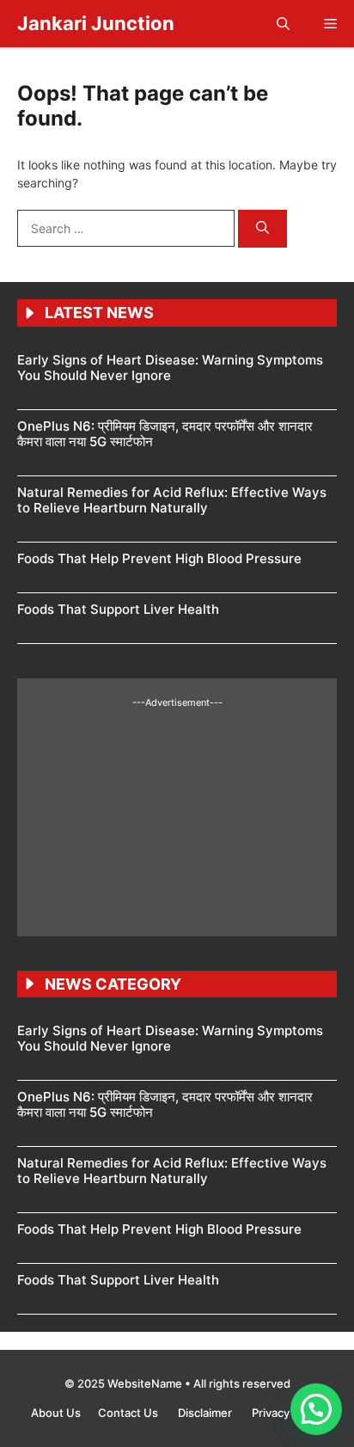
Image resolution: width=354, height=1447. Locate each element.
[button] (283, 23)
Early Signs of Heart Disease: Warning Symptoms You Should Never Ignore (170, 367)
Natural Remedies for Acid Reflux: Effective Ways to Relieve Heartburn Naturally (172, 500)
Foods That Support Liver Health (118, 609)
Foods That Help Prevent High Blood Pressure (159, 558)
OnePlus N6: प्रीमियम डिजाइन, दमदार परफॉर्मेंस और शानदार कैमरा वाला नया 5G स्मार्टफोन (165, 434)
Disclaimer (206, 1412)
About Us (56, 1412)
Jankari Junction (95, 23)
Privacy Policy (287, 1412)
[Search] (262, 229)
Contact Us (129, 1412)
